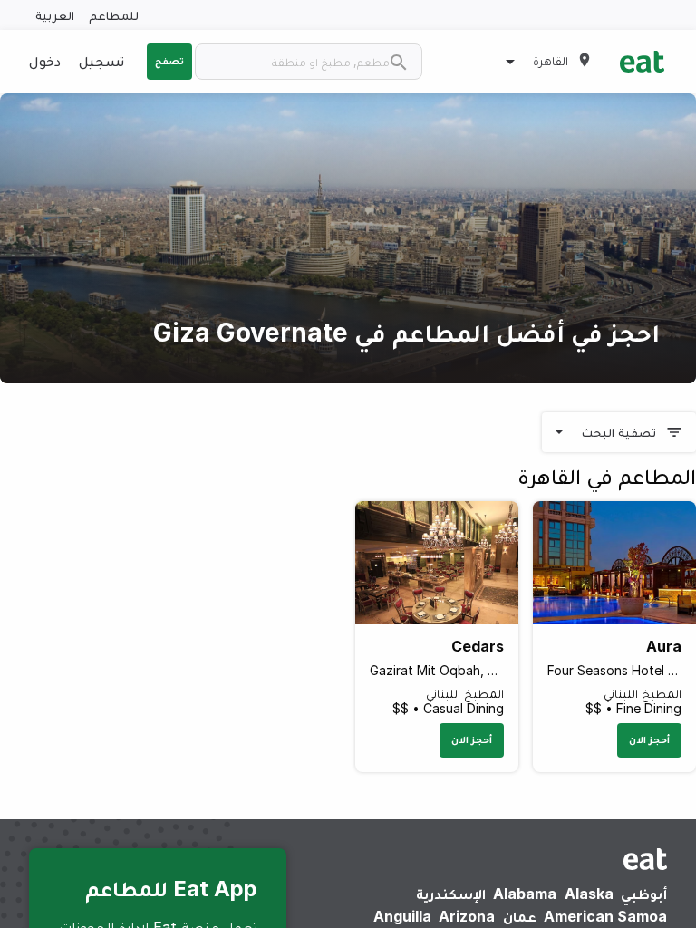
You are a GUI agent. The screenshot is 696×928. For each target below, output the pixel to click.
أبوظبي (644, 893)
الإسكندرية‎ (451, 893)
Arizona (467, 916)
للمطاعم (114, 15)
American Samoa (605, 916)
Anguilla (402, 916)
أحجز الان (649, 739)
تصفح (169, 60)
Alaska (589, 893)
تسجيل (101, 61)
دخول (45, 61)
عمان (519, 916)
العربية (54, 15)
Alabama (524, 893)
